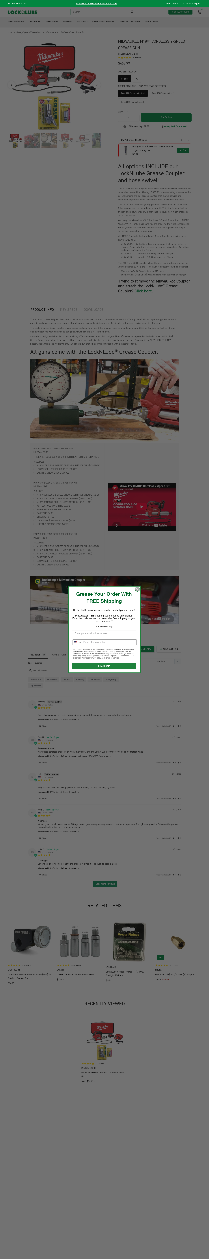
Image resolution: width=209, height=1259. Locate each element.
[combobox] (77, 642)
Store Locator (171, 3)
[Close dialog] (137, 589)
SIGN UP (104, 666)
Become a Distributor (17, 3)
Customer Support (193, 3)
